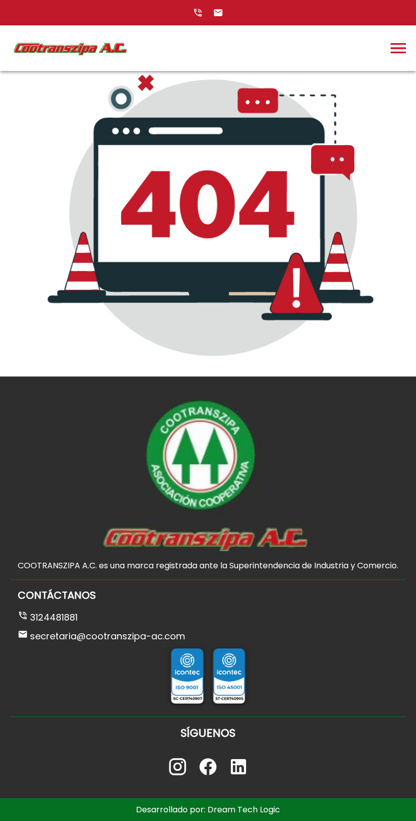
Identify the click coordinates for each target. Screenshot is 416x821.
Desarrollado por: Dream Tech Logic (208, 809)
